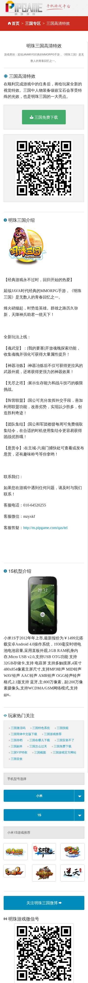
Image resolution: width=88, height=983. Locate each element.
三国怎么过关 (38, 746)
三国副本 (16, 746)
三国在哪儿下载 (39, 740)
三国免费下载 (46, 117)
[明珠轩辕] (44, 851)
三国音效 (16, 759)
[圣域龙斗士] (44, 873)
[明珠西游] (72, 851)
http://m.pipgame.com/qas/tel (45, 528)
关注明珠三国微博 (42, 902)
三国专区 (33, 23)
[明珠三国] (15, 851)
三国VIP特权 (18, 752)
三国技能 (62, 728)
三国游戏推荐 (52, 734)
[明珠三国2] (14, 871)
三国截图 (39, 752)
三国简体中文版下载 (23, 734)
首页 (16, 23)
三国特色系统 (41, 728)
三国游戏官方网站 (64, 752)
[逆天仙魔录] (72, 873)
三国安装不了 (65, 740)
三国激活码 (17, 728)
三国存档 (16, 740)
